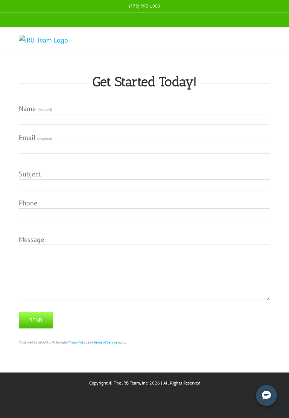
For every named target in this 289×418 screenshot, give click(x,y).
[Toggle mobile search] (254, 39)
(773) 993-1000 (144, 6)
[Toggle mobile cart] (240, 39)
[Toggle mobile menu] (267, 39)
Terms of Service (105, 342)
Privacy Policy (77, 342)
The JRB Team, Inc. (131, 383)
